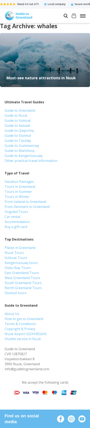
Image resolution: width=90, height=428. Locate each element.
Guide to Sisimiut (18, 135)
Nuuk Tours (14, 252)
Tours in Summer (18, 191)
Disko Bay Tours (18, 267)
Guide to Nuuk (16, 115)
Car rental (12, 216)
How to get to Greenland (24, 319)
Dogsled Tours (16, 211)
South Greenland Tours (23, 283)
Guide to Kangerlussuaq (23, 155)
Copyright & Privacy (20, 329)
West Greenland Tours (22, 278)
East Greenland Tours (22, 272)
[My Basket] (74, 16)
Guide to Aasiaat (17, 125)
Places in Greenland (20, 247)
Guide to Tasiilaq (18, 140)
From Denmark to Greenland (27, 206)
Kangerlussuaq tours (21, 262)
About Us (12, 313)
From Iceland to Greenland (25, 201)
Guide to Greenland (20, 110)
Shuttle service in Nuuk (23, 339)
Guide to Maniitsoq (19, 150)
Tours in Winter (17, 196)
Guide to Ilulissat (18, 120)
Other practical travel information (31, 160)
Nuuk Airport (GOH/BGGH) (25, 334)
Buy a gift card (16, 226)
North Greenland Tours (23, 288)
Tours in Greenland (20, 186)
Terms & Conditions (20, 324)
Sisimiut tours (15, 293)
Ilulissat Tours (16, 257)
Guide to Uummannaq (22, 145)
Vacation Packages (19, 181)
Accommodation (17, 221)
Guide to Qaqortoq (19, 130)
